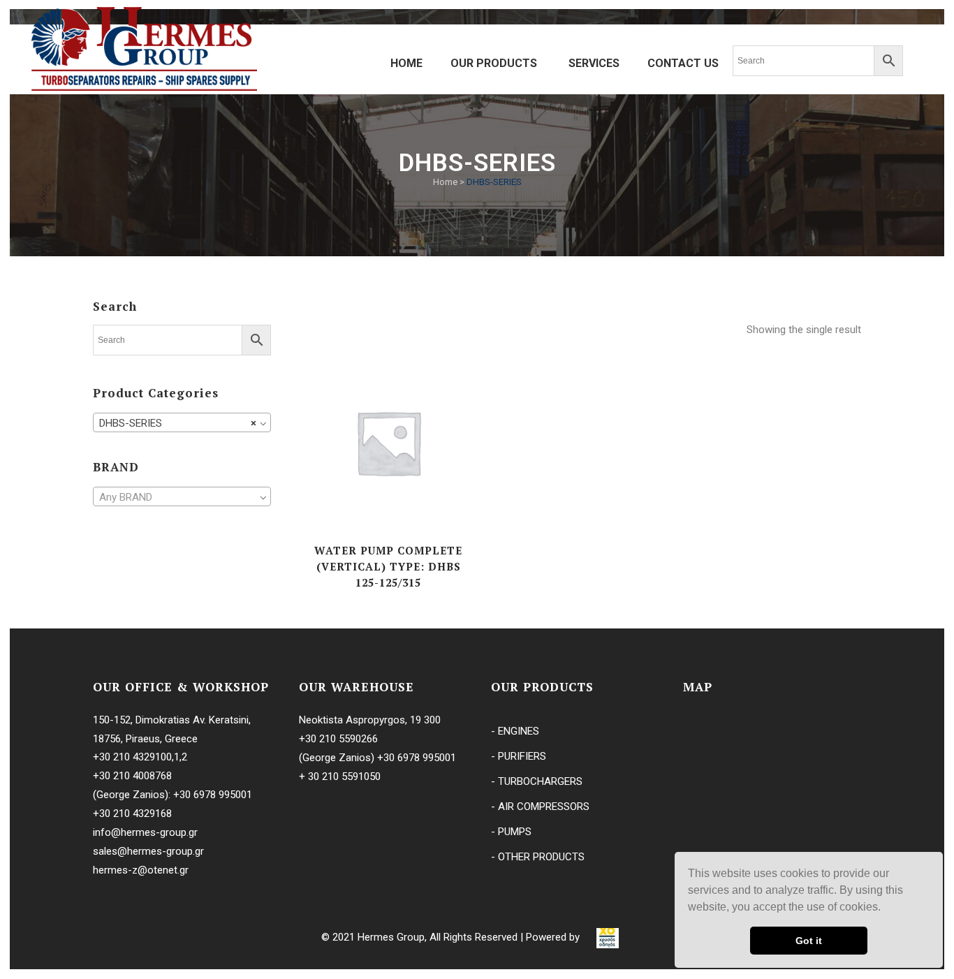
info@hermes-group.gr (145, 832)
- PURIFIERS (518, 756)
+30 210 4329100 (132, 757)
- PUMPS (511, 831)
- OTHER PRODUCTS (538, 857)
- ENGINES (515, 731)
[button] (885, 908)
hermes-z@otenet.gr (141, 870)
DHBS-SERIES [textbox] (177, 423)
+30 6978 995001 (212, 794)
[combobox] (182, 422)
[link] (607, 937)
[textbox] (182, 497)
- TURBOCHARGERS (536, 781)
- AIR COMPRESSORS (540, 806)
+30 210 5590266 (338, 739)
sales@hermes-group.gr (148, 851)
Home (445, 182)
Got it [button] (808, 940)
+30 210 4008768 (132, 776)
